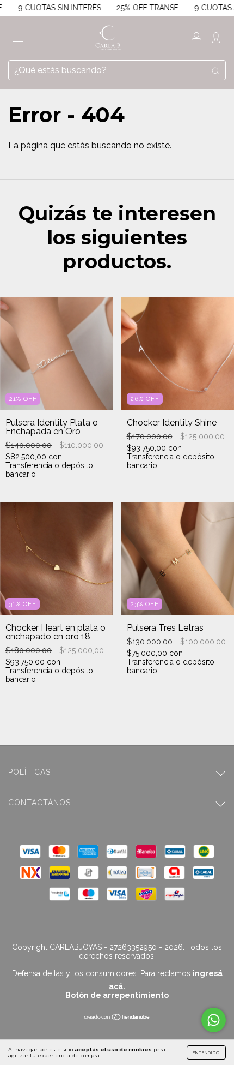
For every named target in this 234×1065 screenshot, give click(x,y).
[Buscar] (215, 70)
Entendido (206, 1052)
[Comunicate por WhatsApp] (213, 1020)
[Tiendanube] (117, 1018)
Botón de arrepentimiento (117, 995)
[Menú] (18, 39)
